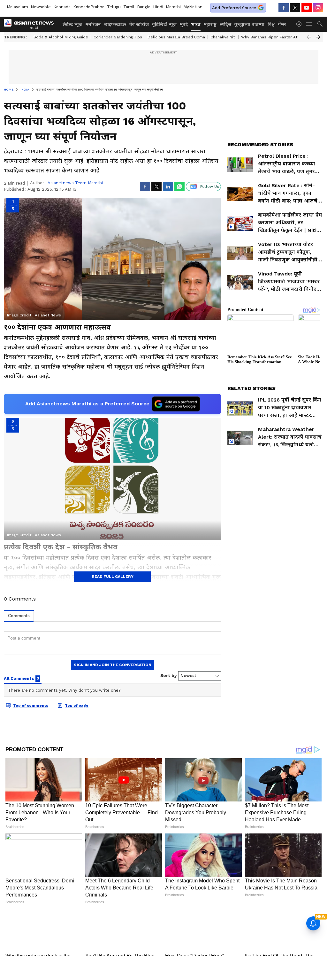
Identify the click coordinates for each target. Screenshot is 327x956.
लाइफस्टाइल (115, 24)
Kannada (62, 6)
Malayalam (17, 6)
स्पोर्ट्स (225, 24)
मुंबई (184, 24)
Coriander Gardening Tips (118, 37)
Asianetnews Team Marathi (75, 182)
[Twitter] (295, 7)
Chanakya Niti (223, 37)
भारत (196, 24)
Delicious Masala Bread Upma (176, 37)
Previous (309, 37)
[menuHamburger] (309, 24)
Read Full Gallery (112, 576)
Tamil (128, 6)
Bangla (143, 6)
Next (318, 37)
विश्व (271, 24)
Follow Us (209, 186)
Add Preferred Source (234, 7)
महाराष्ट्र (210, 24)
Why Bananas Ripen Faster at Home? (276, 37)
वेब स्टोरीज (139, 24)
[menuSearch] (320, 24)
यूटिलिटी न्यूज (164, 24)
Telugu (114, 6)
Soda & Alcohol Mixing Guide (61, 37)
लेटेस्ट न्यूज (72, 24)
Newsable (41, 6)
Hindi (158, 6)
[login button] (300, 24)
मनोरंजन (93, 24)
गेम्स (282, 24)
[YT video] (306, 7)
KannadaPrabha (88, 6)
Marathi (173, 6)
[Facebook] (283, 7)
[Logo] (31, 24)
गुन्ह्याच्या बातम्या (249, 24)
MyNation (192, 6)
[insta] (318, 7)
